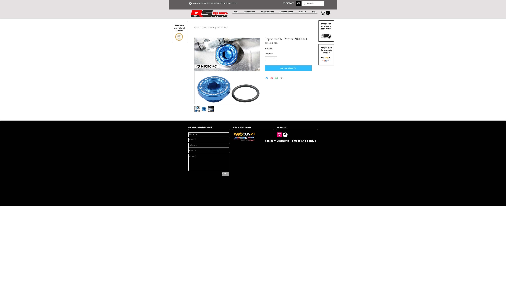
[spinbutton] (271, 58)
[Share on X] (281, 78)
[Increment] (275, 58)
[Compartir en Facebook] (266, 78)
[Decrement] (267, 58)
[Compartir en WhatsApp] (276, 78)
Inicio (196, 27)
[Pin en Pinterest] (271, 78)
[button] (325, 13)
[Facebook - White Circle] (190, 3)
